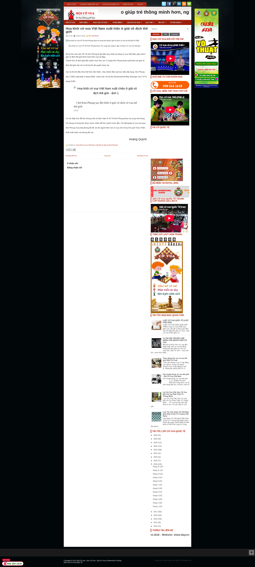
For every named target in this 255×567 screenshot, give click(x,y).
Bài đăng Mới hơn (71, 156)
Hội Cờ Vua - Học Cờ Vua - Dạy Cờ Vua (91, 561)
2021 (156, 453)
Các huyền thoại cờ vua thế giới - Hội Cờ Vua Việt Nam (176, 375)
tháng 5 (156, 492)
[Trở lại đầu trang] (251, 553)
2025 (156, 439)
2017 (156, 512)
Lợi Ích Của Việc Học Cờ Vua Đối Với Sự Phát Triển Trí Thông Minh (175, 394)
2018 (156, 464)
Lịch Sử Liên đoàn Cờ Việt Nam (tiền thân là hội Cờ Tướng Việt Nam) (176, 414)
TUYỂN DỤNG (176, 22)
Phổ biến (156, 34)
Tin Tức (162, 22)
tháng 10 (156, 474)
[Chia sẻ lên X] (72, 149)
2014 (156, 522)
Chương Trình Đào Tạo (89, 4)
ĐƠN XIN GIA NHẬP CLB (111, 4)
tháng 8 (156, 481)
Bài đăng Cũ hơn (142, 156)
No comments (94, 36)
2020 (156, 457)
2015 (156, 519)
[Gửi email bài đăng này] (67, 149)
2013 (156, 526)
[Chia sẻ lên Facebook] (74, 149)
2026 (156, 435)
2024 (156, 443)
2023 (156, 446)
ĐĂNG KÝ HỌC (128, 4)
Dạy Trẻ (150, 22)
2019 (156, 461)
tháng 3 (156, 499)
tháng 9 (156, 477)
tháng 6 (156, 488)
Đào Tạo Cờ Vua (101, 22)
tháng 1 (156, 506)
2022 (156, 450)
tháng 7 (156, 485)
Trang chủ (107, 156)
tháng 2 (156, 503)
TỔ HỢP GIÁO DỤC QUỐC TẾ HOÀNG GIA (176, 560)
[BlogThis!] (69, 149)
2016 (156, 515)
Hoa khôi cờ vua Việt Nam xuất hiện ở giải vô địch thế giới (107, 30)
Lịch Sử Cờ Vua (134, 22)
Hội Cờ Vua (70, 22)
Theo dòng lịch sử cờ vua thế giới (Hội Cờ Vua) (175, 359)
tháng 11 (156, 470)
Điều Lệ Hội (71, 4)
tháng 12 (156, 467)
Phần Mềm (118, 22)
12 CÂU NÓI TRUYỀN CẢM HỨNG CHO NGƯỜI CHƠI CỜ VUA (175, 340)
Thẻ (165, 34)
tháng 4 (156, 496)
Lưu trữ (175, 34)
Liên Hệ (140, 4)
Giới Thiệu (84, 22)
